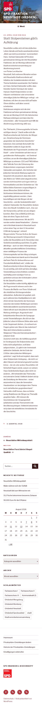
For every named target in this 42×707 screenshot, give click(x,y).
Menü (22, 26)
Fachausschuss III (12, 595)
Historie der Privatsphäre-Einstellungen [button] (19, 647)
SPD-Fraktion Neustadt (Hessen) (20, 15)
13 (21, 526)
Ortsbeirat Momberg (13, 604)
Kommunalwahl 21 (29, 595)
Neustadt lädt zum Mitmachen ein (17, 491)
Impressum (8, 638)
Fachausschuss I (11, 591)
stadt (29, 613)
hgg (24, 35)
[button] (12, 692)
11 (11, 526)
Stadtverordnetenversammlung (17, 617)
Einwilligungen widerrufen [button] (14, 652)
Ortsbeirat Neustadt (13, 608)
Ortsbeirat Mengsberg (14, 600)
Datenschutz (9, 699)
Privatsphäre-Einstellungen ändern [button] (17, 642)
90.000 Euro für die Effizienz (15, 500)
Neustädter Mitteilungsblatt (15, 481)
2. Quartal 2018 (15, 424)
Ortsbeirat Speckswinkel (14, 613)
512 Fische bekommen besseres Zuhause (20, 495)
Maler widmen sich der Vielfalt (15, 486)
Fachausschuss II (28, 591)
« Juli (10, 544)
